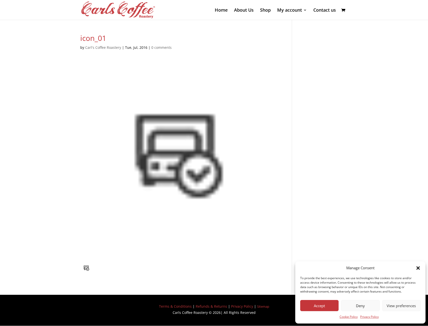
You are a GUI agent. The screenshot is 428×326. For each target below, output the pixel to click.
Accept (319, 305)
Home (221, 10)
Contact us (324, 10)
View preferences (401, 305)
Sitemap (263, 306)
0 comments (161, 47)
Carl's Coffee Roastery (103, 47)
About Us (244, 10)
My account (289, 10)
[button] (418, 268)
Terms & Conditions (175, 306)
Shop (265, 10)
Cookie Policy (349, 317)
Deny (360, 305)
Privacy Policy (369, 317)
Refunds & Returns (211, 306)
